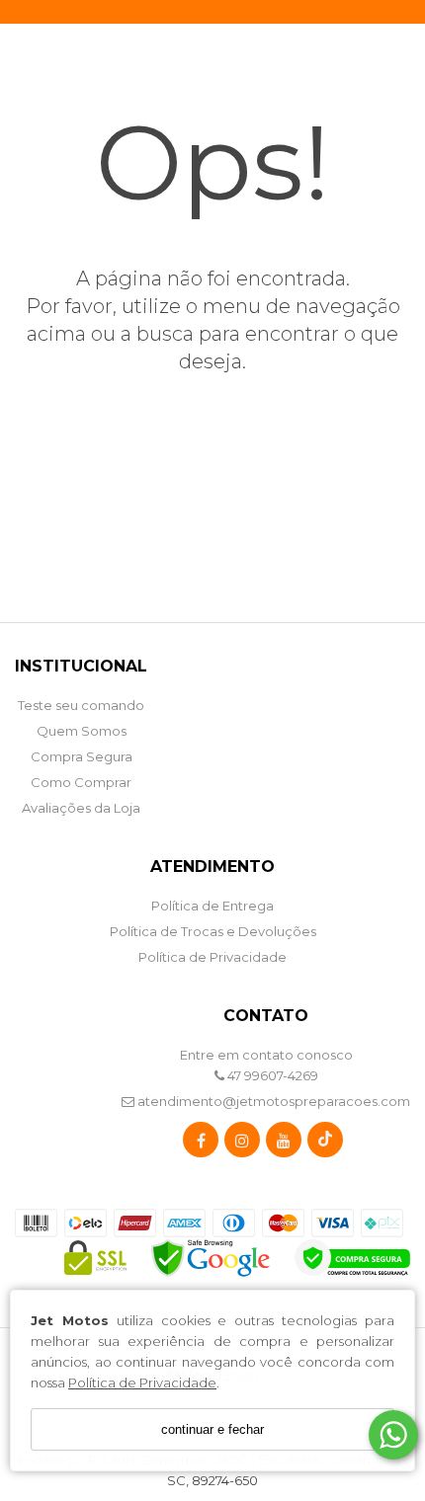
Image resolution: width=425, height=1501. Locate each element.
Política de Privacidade (142, 1382)
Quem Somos (82, 731)
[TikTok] (325, 1144)
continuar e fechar (212, 1429)
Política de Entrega (212, 905)
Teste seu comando (81, 705)
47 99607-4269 (271, 1075)
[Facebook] (200, 1144)
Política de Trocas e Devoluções (213, 931)
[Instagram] (242, 1144)
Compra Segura (81, 756)
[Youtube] (283, 1144)
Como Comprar (81, 782)
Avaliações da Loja (81, 808)
